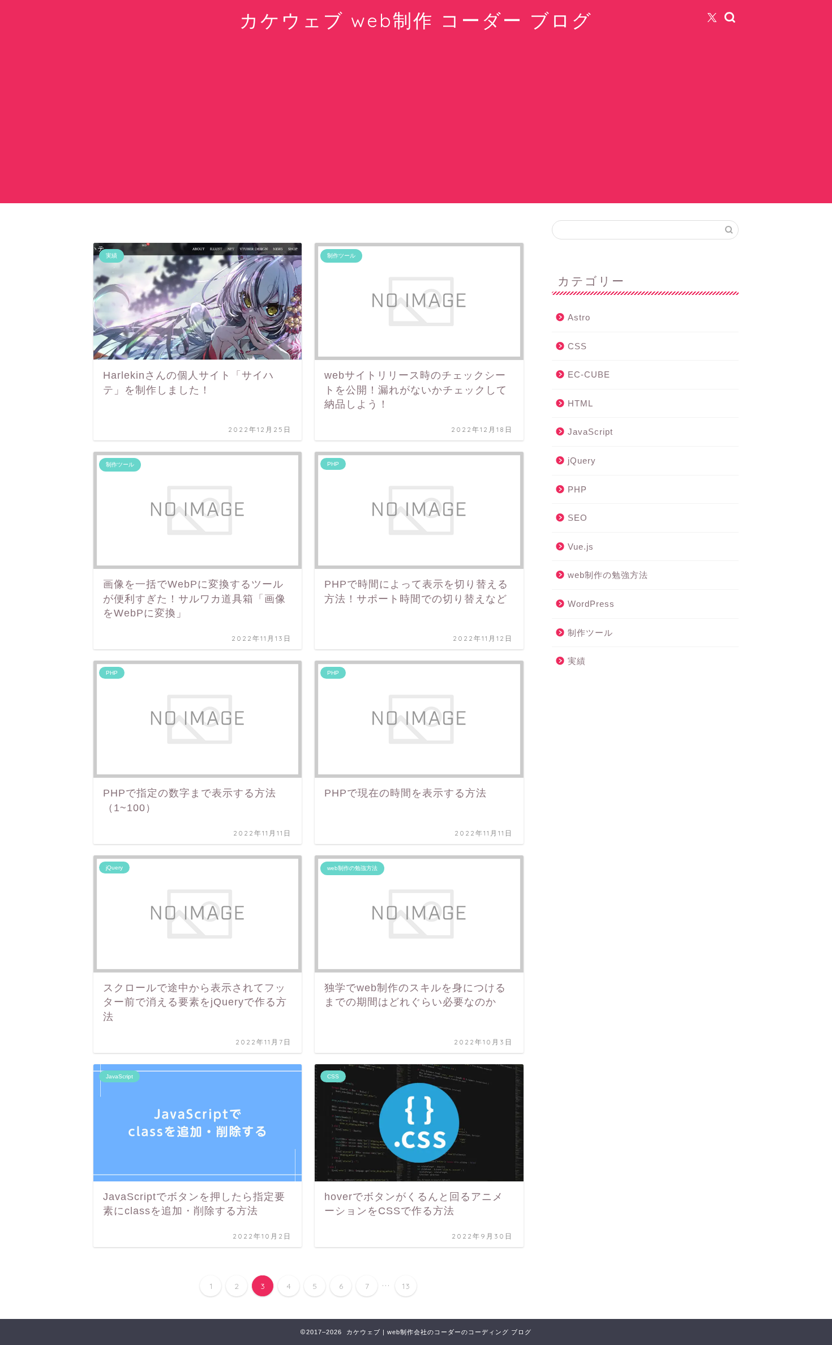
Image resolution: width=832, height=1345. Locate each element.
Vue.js (581, 546)
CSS (577, 346)
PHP (577, 489)
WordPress (591, 604)
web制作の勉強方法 (608, 575)
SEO (577, 517)
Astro (579, 317)
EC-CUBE (589, 374)
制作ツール (590, 632)
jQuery (582, 460)
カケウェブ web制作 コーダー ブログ (416, 20)
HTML (580, 403)
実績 (577, 661)
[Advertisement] (416, 124)
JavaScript (590, 431)
